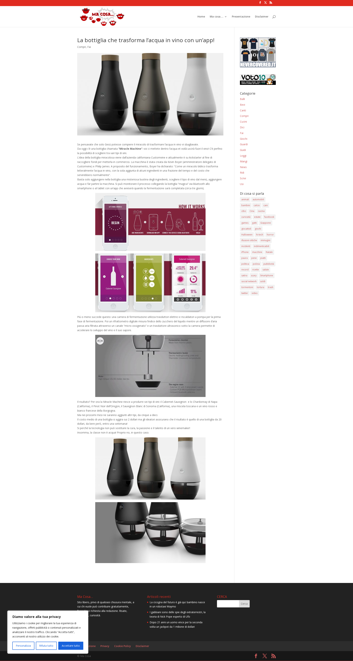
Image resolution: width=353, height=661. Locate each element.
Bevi (242, 104)
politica (245, 263)
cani (265, 205)
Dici (242, 127)
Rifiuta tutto (46, 645)
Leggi (243, 155)
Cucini (243, 121)
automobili (258, 199)
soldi (262, 281)
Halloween (246, 234)
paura (244, 258)
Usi (242, 184)
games (244, 222)
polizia (256, 263)
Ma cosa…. (216, 16)
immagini (265, 240)
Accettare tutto (71, 645)
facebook (269, 216)
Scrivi (243, 178)
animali (245, 199)
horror (270, 234)
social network (248, 281)
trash (270, 287)
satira (244, 275)
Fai (89, 47)
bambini (245, 205)
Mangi (243, 161)
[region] (47, 632)
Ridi (242, 172)
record (245, 269)
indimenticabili (261, 246)
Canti (243, 110)
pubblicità (268, 263)
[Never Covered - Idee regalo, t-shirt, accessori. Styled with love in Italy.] (258, 66)
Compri (81, 47)
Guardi (244, 144)
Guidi (243, 150)
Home (201, 16)
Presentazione (241, 16)
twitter (244, 293)
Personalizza (23, 645)
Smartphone (266, 275)
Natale (269, 252)
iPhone (245, 252)
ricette (255, 269)
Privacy (104, 646)
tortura (260, 287)
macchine (257, 252)
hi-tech (259, 234)
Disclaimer (261, 16)
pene (254, 258)
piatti (263, 258)
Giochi (243, 138)
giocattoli (246, 228)
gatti (254, 222)
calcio (257, 205)
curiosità (245, 216)
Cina (252, 211)
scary (253, 275)
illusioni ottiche (249, 240)
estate (257, 216)
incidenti (245, 246)
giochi (258, 228)
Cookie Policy (122, 646)
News (243, 167)
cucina (261, 211)
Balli (242, 99)
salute (266, 269)
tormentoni (247, 287)
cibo (243, 211)
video (255, 293)
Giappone (265, 222)
